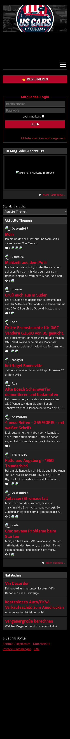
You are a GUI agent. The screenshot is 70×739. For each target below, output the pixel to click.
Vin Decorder (17, 583)
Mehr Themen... (55, 562)
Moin (9, 234)
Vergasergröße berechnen (29, 621)
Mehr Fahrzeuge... (54, 194)
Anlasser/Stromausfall (26, 498)
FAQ (36, 649)
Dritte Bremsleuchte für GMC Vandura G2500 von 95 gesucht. (34, 330)
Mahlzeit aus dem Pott (26, 262)
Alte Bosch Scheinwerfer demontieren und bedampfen (31, 392)
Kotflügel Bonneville (23, 365)
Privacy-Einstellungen (17, 649)
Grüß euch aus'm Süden (26, 295)
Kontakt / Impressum (16, 644)
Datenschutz (41, 644)
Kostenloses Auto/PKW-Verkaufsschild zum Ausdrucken (34, 604)
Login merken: (31, 116)
